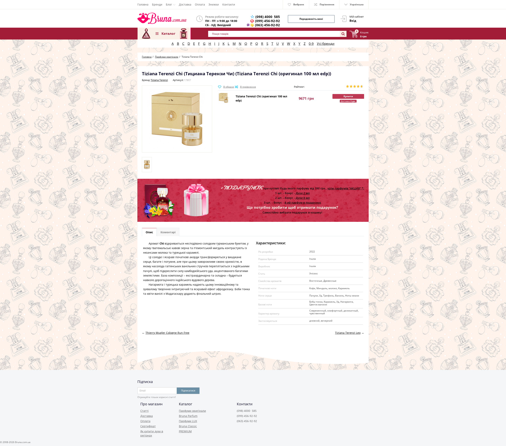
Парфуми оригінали (192, 411)
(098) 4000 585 (267, 17)
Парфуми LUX (188, 421)
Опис (149, 232)
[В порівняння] (245, 87)
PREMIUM (185, 431)
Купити (348, 96)
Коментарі (168, 232)
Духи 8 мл (303, 198)
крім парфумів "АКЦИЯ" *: (346, 188)
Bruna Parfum (188, 416)
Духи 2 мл (303, 193)
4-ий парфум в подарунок (302, 202)
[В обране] (226, 87)
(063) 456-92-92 (267, 25)
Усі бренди (325, 43)
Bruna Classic (188, 426)
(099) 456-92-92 (267, 21)
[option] (147, 164)
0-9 (311, 43)
